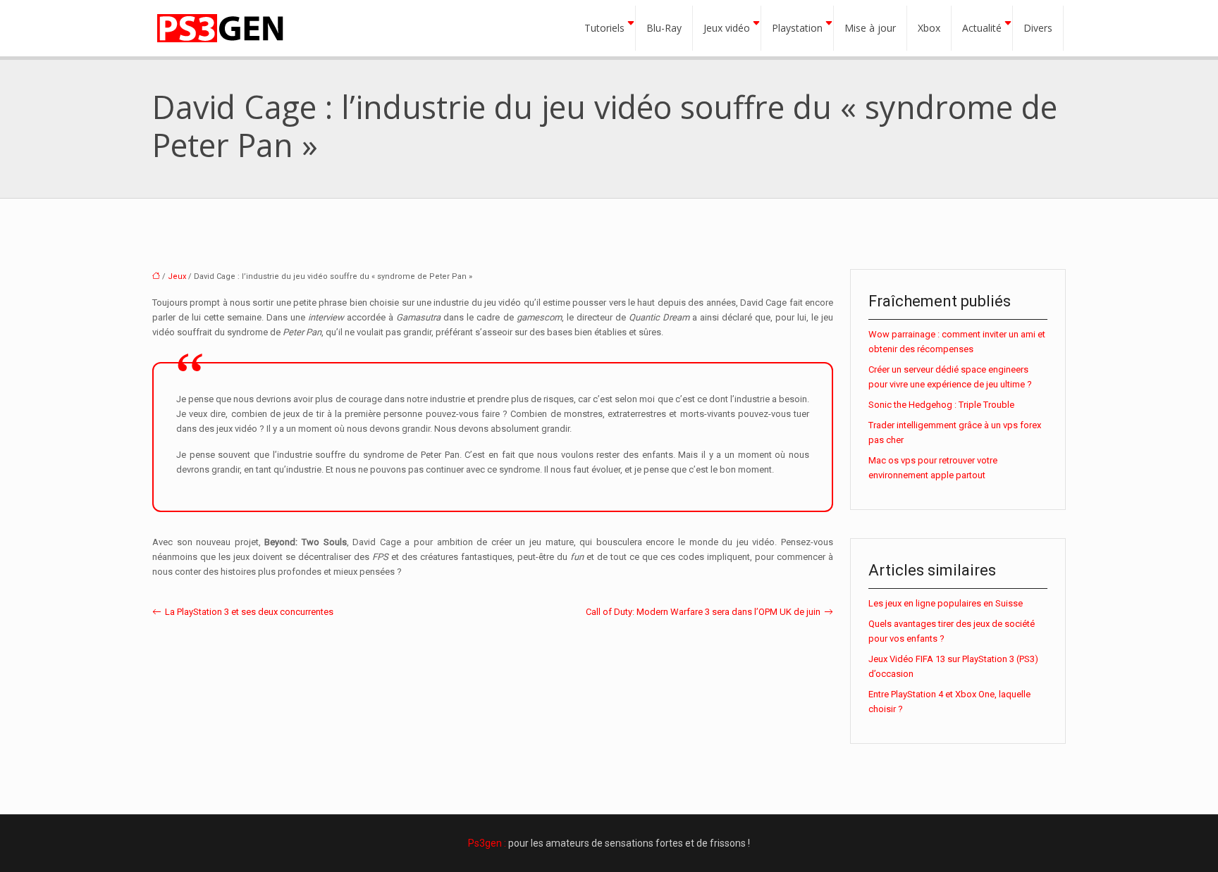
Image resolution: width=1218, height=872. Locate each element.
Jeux (177, 276)
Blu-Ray (664, 28)
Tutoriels (604, 28)
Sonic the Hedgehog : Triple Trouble (941, 404)
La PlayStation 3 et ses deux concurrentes (249, 611)
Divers (1037, 28)
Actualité (982, 28)
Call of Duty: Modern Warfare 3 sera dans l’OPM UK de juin (703, 611)
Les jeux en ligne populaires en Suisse (945, 603)
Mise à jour (870, 28)
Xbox (929, 28)
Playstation (797, 28)
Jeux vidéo (726, 28)
